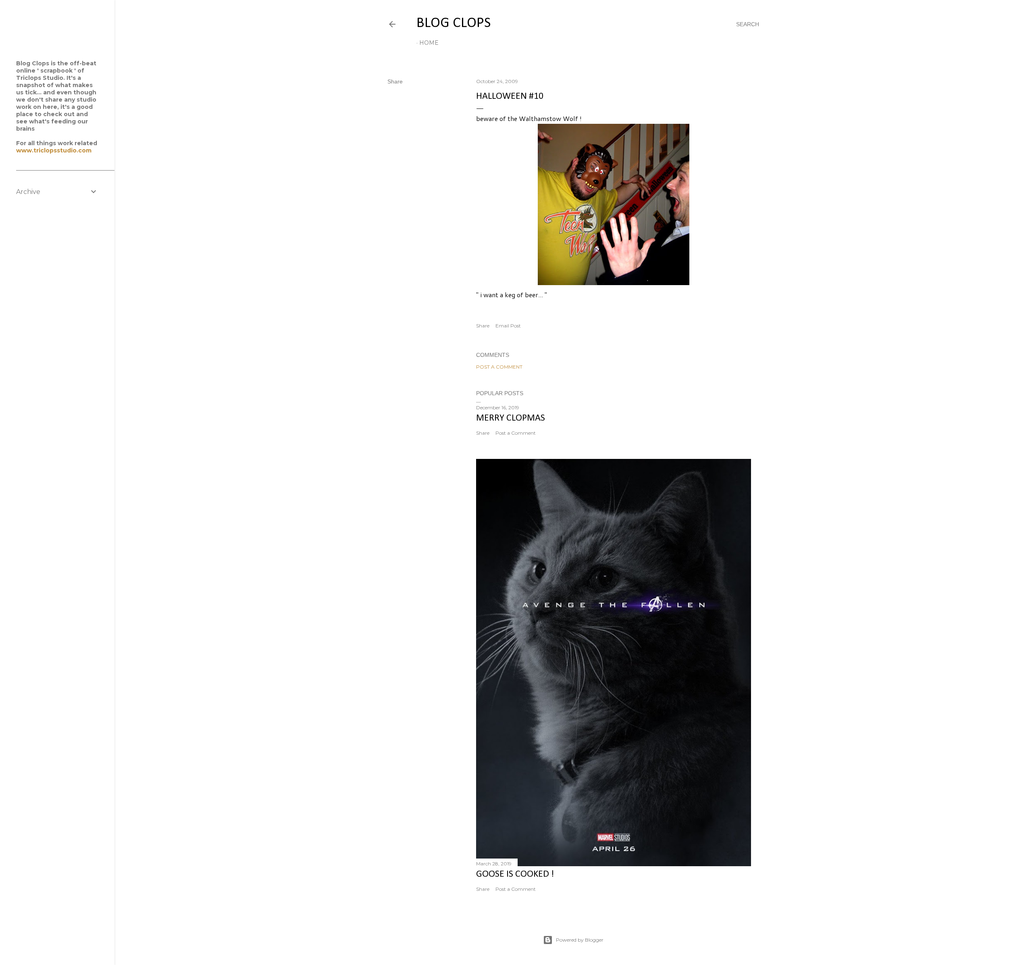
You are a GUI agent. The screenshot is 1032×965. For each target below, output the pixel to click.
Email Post (508, 326)
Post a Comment (499, 367)
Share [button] (395, 81)
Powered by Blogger (579, 940)
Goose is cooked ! (515, 874)
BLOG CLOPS (453, 23)
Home (429, 42)
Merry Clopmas (510, 418)
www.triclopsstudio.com (54, 150)
